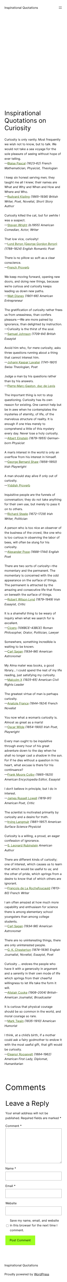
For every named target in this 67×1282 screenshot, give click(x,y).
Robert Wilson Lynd (21, 599)
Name (10, 1168)
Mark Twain (15, 1021)
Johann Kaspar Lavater (23, 362)
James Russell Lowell (22, 798)
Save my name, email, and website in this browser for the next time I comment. (34, 1225)
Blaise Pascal (16, 163)
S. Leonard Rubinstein (22, 845)
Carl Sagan (15, 651)
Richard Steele (17, 514)
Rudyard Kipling (18, 196)
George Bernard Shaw (23, 462)
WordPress (41, 1274)
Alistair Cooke (17, 992)
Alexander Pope (18, 552)
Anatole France (18, 703)
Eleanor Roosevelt (20, 1054)
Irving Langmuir (18, 822)
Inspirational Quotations (21, 7)
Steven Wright (17, 225)
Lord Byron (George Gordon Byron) (32, 244)
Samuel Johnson (19, 334)
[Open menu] (60, 7)
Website (11, 1203)
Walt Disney (15, 296)
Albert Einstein (17, 438)
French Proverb (18, 267)
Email (10, 1186)
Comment (13, 1126)
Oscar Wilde (15, 727)
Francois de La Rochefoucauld (28, 888)
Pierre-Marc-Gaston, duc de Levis (31, 386)
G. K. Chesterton (19, 950)
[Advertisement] (33, 61)
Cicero (12, 628)
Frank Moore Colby (21, 774)
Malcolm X (14, 680)
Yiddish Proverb (18, 485)
